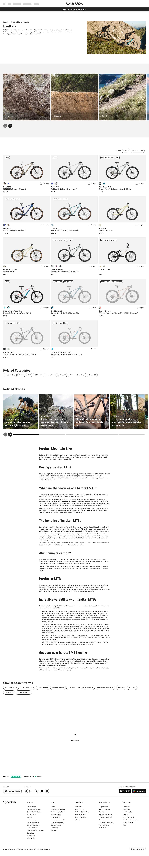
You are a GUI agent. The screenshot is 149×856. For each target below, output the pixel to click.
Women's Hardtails (58, 688)
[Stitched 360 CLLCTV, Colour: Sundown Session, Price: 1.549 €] (26, 250)
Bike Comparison (80, 815)
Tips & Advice (55, 817)
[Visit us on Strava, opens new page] (42, 791)
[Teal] (4, 307)
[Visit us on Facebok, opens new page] (26, 791)
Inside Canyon (31, 807)
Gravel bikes (126, 809)
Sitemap (53, 830)
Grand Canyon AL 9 (57, 311)
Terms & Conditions (33, 825)
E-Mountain (38, 375)
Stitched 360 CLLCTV (10, 270)
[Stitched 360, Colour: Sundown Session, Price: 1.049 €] (122, 209)
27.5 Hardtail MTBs (11, 688)
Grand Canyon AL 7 (9, 352)
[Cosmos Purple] (8, 183)
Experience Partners (57, 822)
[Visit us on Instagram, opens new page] (31, 791)
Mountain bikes (127, 812)
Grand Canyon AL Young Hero (12, 311)
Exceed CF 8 (7, 187)
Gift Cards (78, 820)
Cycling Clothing (128, 822)
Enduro (21, 375)
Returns (101, 820)
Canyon (5, 22)
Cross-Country (51, 375)
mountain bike (53, 494)
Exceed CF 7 (55, 187)
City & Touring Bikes (129, 817)
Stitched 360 (103, 228)
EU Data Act (31, 836)
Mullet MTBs (9, 692)
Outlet (124, 825)
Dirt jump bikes (47, 635)
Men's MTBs (89, 688)
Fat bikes (45, 642)
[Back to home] (74, 3)
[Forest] (104, 183)
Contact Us (102, 828)
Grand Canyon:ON (63, 587)
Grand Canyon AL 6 (57, 270)
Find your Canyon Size (82, 812)
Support (36, 4)
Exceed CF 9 (7, 228)
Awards (29, 817)
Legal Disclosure (32, 828)
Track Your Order (104, 825)
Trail (29, 375)
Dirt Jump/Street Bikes (77, 375)
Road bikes (126, 807)
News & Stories (56, 815)
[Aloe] (8, 349)
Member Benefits (56, 825)
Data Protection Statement (35, 830)
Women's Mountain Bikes (105, 688)
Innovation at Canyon (33, 809)
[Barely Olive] (104, 266)
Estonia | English (138, 849)
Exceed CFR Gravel (105, 311)
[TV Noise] (56, 266)
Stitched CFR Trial (104, 270)
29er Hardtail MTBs (27, 688)
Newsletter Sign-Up (13, 791)
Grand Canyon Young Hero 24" (60, 352)
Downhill (63, 375)
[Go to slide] (113, 126)
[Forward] (10, 126)
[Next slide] (10, 434)
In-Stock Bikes (79, 809)
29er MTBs (121, 688)
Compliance (31, 833)
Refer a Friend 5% (80, 817)
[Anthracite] (60, 266)
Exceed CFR (54, 228)
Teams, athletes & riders (58, 812)
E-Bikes (125, 815)
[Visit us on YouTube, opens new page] (37, 791)
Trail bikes (45, 624)
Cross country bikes (48, 611)
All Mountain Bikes (24, 692)
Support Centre (103, 807)
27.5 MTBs (132, 688)
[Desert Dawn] (8, 225)
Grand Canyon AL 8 (105, 187)
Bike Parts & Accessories (130, 820)
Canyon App (55, 828)
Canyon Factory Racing (34, 812)
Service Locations (104, 809)
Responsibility (31, 815)
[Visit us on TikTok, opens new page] (47, 791)
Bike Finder (78, 807)
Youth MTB (92, 375)
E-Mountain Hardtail (74, 688)
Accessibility (31, 838)
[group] (74, 101)
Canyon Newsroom (33, 822)
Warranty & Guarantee (106, 817)
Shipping (102, 812)
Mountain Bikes (15, 22)
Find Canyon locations (58, 809)
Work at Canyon (32, 820)
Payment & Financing (105, 815)
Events (53, 807)
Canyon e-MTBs (44, 587)
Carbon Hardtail (43, 688)
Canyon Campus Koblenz (59, 820)
